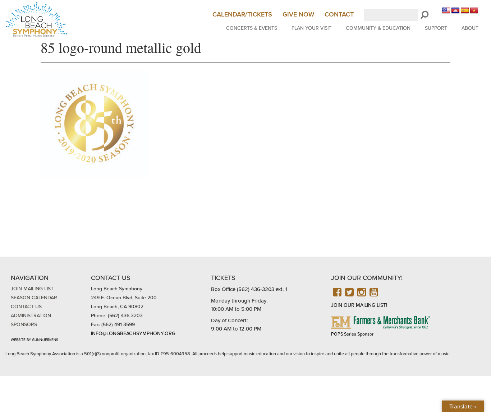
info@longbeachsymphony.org (133, 334)
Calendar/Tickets (242, 14)
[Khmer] (455, 10)
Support (436, 28)
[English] (446, 10)
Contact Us (26, 307)
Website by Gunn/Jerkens (34, 340)
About (470, 28)
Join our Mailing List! (359, 305)
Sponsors (24, 325)
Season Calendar (34, 298)
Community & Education (378, 28)
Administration (31, 316)
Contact (339, 14)
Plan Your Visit (311, 28)
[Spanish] (464, 10)
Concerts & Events (251, 28)
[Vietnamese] (474, 10)
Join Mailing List (32, 289)
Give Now (298, 14)
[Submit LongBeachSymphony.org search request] (424, 15)
